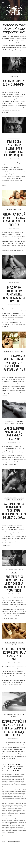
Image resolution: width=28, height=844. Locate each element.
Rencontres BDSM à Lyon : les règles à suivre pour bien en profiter (14, 219)
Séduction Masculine (17, 424)
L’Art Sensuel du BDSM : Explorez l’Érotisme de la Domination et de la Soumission (14, 583)
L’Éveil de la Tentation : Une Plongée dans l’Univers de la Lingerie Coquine (14, 148)
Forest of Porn (10, 841)
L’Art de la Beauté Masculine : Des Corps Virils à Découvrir (14, 433)
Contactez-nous (18, 18)
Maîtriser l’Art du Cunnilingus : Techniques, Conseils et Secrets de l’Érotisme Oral (14, 511)
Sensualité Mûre (19, 351)
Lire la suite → (5, 835)
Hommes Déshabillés (10, 421)
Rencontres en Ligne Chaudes (14, 210)
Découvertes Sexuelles (10, 497)
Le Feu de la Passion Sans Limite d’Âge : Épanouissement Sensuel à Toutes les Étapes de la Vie (14, 363)
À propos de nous (10, 18)
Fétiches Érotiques (14, 283)
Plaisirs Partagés (17, 499)
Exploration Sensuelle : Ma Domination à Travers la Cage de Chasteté (14, 294)
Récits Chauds (14, 76)
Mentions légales (16, 841)
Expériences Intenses (14, 137)
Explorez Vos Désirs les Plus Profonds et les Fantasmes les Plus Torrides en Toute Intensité (14, 728)
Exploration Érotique (11, 642)
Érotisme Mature (9, 351)
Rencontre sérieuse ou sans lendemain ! (14, 83)
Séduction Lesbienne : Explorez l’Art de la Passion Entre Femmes (14, 654)
